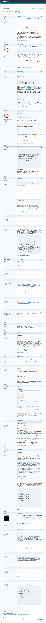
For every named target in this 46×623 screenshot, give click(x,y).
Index (4, 6)
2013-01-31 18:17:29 (20, 356)
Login (17, 6)
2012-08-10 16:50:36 (20, 71)
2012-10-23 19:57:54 (20, 259)
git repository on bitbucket (25, 438)
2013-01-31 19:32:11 (20, 386)
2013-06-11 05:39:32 (20, 580)
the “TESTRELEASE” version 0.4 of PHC (31, 87)
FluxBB (41, 619)
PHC (17, 28)
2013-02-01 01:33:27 (20, 420)
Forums (28, 1)
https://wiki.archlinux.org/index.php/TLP (24, 571)
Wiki (31, 1)
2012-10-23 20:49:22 (20, 269)
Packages (24, 1)
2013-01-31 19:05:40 (20, 365)
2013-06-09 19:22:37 (20, 552)
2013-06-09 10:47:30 (20, 513)
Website (6, 22)
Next (11, 14)
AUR (40, 1)
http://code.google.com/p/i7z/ (31, 302)
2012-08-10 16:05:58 (20, 44)
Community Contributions (13, 11)
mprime (21, 27)
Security (37, 1)
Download (43, 1)
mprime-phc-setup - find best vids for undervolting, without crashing (20, 12)
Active (37, 8)
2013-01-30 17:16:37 (20, 332)
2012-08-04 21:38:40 (20, 16)
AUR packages (19, 523)
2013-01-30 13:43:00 (20, 324)
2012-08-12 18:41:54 (20, 110)
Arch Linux (5, 2)
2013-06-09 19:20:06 (20, 529)
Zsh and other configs (25, 523)
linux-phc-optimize (25, 20)
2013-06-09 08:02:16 (20, 449)
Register (13, 6)
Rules (7, 6)
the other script (25, 346)
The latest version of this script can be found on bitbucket (30, 474)
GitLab (33, 1)
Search (10, 6)
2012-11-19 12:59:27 (20, 298)
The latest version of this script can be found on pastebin (26, 30)
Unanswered (41, 8)
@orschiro (18, 509)
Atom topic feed (40, 617)
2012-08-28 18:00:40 (20, 178)
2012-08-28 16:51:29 (20, 147)
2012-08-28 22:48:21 (20, 215)
